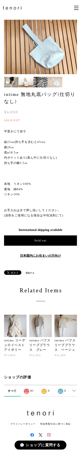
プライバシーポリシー (23, 424)
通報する (29, 273)
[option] (40, 47)
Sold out (40, 240)
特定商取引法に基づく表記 (55, 424)
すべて (12, 390)
